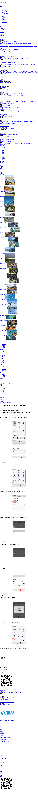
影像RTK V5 (16, 46)
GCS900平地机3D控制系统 (9, 132)
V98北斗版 (3, 144)
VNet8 (11, 111)
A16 (24, 49)
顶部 (3, 791)
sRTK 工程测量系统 (13, 41)
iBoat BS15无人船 (29, 89)
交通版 (12, 123)
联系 (1, 372)
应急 (3, 150)
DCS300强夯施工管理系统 (11, 128)
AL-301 (8, 141)
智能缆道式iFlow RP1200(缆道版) (13, 101)
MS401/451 (9, 103)
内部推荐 (4, 362)
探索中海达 (5, 402)
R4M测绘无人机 (3, 62)
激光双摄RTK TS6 (4, 51)
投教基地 (4, 356)
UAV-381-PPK (2, 66)
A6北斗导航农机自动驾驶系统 (6, 136)
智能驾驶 (4, 690)
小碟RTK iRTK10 (25, 43)
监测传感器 (25, 689)
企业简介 (4, 366)
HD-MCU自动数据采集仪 (12, 116)
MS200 (2, 103)
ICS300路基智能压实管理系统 (20, 132)
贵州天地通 (8, 720)
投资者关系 (2, 349)
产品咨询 (4, 374)
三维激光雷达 (4, 11)
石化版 (14, 123)
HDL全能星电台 (13, 56)
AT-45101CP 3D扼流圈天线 (5, 111)
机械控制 (4, 18)
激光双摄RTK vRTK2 (5, 43)
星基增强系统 (19, 111)
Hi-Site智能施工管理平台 (4, 126)
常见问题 (4, 345)
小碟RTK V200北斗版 (20, 143)
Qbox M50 (2, 109)
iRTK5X (29, 43)
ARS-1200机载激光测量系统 (28, 72)
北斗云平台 (4, 17)
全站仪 (3, 689)
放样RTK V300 (11, 46)
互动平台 (8, 697)
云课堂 (3, 347)
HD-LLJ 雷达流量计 (22, 101)
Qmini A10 (9, 105)
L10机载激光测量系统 (13, 71)
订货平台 (4, 346)
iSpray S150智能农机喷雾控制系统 (7, 139)
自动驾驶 (4, 159)
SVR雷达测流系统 (17, 64)
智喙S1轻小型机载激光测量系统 (6, 72)
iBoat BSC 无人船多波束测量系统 (19, 89)
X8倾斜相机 (2, 64)
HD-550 (28, 95)
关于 (1, 364)
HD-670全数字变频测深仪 (5, 95)
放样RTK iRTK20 (13, 43)
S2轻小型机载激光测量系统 (32, 71)
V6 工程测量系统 (4, 41)
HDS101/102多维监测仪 (4, 114)
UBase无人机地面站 (8, 66)
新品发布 (2, 378)
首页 (1, 402)
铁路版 (1, 123)
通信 (3, 157)
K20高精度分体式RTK (4, 87)
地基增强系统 (14, 111)
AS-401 (10, 141)
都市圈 (1, 720)
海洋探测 (4, 12)
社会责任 (4, 369)
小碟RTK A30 (21, 49)
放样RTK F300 (26, 46)
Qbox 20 (15, 107)
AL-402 (5, 141)
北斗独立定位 (4, 22)
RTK (3, 7)
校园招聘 (4, 361)
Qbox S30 (5, 107)
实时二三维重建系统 (31, 64)
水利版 (7, 123)
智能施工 (4, 158)
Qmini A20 (6, 105)
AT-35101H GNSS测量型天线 (5, 121)
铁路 (3, 153)
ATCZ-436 (2, 141)
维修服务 (4, 344)
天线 (3, 16)
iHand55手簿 (2, 56)
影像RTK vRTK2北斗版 (12, 143)
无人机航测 (4, 10)
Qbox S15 (9, 107)
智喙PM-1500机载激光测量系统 (17, 72)
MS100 (6, 103)
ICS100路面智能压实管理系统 (5, 134)
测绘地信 (4, 147)
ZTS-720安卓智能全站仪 (5, 58)
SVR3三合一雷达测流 (24, 64)
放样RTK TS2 (16, 51)
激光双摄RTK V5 (4, 46)
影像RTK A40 (16, 49)
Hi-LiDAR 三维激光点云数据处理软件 (7, 85)
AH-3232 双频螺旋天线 (24, 121)
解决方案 (2, 145)
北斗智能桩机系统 (3, 128)
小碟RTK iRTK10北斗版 (28, 143)
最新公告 (4, 352)
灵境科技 (4, 720)
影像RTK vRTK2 (19, 43)
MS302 (12, 103)
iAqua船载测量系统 (3, 80)
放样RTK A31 (11, 49)
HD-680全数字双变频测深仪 (17, 95)
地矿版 (9, 123)
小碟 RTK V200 (21, 46)
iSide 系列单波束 (20, 93)
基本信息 (4, 351)
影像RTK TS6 (11, 51)
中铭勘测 (12, 720)
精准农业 (4, 19)
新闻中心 (4, 370)
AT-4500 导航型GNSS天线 (15, 121)
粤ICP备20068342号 (4, 723)
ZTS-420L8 (26, 58)
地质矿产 (5, 692)
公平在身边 (4, 355)
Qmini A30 (2, 105)
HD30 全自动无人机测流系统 (11, 62)
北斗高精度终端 (5, 13)
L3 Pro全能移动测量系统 (5, 82)
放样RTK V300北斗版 (4, 143)
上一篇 (1, 664)
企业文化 (5, 702)
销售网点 (4, 375)
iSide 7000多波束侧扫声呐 (5, 93)
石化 (3, 156)
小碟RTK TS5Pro (21, 51)
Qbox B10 (2, 107)
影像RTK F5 (31, 46)
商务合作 (4, 376)
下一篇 (4, 664)
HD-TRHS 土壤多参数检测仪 (31, 101)
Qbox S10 (12, 107)
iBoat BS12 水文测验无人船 (6, 89)
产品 (1, 6)
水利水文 (4, 151)
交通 (3, 152)
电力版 (4, 123)
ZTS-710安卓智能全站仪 (15, 58)
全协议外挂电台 (7, 56)
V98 (3, 47)
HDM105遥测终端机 (3, 116)
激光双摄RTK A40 (4, 49)
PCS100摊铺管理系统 (14, 134)
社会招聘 (4, 360)
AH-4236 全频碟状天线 (32, 121)
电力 (16, 692)
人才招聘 (2, 358)
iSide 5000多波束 (14, 93)
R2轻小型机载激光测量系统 (22, 71)
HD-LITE (25, 95)
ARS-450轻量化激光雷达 (9, 64)
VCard (18, 107)
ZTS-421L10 (21, 58)
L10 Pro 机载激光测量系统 (5, 71)
